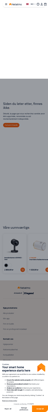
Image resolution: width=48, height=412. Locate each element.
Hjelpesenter (8, 344)
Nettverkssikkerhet (10, 349)
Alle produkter (8, 313)
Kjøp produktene (10, 308)
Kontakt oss (8, 339)
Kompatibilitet (8, 355)
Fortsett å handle (11, 125)
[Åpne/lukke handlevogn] (45, 4)
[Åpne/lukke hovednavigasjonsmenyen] (6, 4)
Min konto (7, 360)
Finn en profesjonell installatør (15, 329)
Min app (6, 318)
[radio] (6, 265)
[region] (24, 253)
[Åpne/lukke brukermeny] (41, 4)
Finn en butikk (8, 324)
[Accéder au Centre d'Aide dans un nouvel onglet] (38, 4)
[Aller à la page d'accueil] (17, 4)
